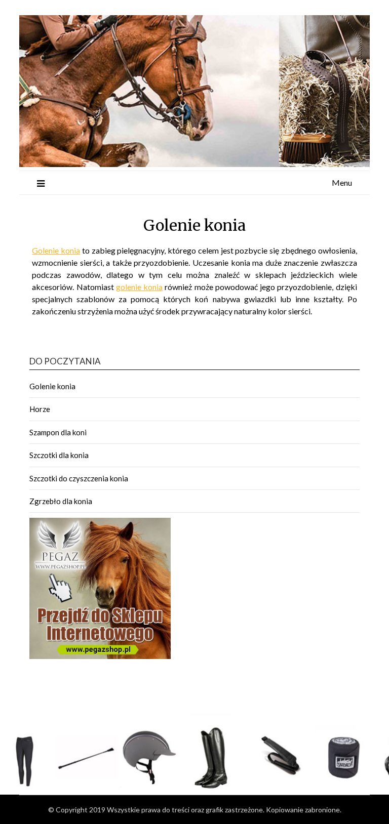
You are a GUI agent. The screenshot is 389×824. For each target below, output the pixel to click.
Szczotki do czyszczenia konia (78, 478)
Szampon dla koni (58, 432)
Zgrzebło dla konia (60, 501)
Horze (39, 409)
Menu (342, 182)
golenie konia (139, 287)
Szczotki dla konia (59, 455)
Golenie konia (56, 250)
